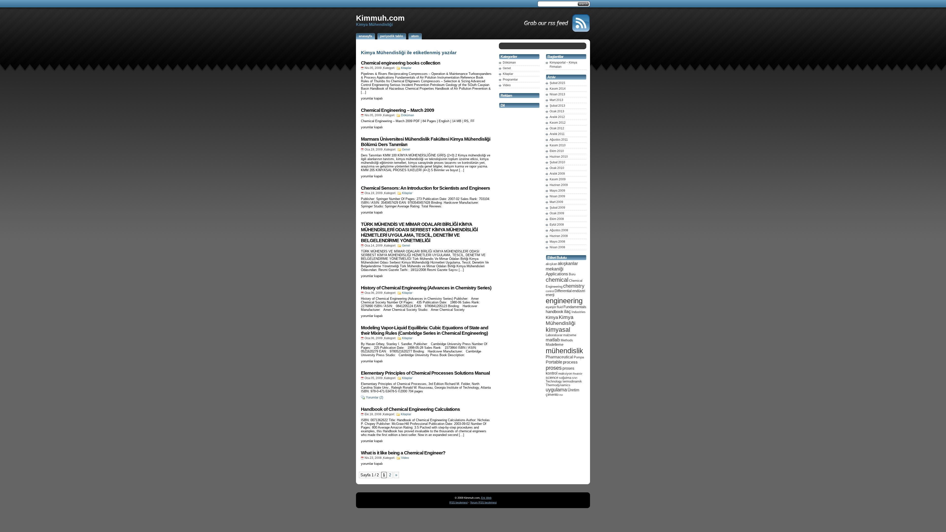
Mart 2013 (556, 100)
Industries (579, 312)
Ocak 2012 (557, 128)
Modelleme (554, 345)
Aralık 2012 (557, 117)
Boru (572, 274)
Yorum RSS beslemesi (483, 502)
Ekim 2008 (557, 219)
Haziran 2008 (559, 236)
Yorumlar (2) (374, 397)
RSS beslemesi (458, 502)
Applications (557, 274)
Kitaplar (406, 68)
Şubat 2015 (557, 83)
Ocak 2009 (557, 213)
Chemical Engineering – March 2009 (397, 110)
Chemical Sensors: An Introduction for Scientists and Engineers (425, 188)
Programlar (510, 79)
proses (554, 368)
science (552, 378)
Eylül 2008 (557, 224)
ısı (561, 395)
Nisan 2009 (557, 196)
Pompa (579, 357)
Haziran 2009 (559, 185)
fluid (560, 307)
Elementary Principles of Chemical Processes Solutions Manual (425, 373)
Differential (563, 291)
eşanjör (551, 307)
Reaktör (577, 373)
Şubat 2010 (557, 162)
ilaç (567, 311)
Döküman (407, 115)
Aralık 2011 (557, 134)
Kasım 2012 (558, 122)
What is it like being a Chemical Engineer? (403, 452)
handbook (554, 311)
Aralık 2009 (557, 173)
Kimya (552, 317)
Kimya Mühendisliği (560, 320)
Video (405, 458)
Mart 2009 (556, 202)
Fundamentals (574, 307)
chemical (557, 280)
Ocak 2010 (557, 168)
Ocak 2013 (557, 111)
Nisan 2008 (557, 247)
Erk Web (486, 497)
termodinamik (572, 381)
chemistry (573, 286)
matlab (553, 339)
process (570, 362)
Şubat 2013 (557, 105)
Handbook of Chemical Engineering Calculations (410, 409)
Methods (567, 340)
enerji (550, 295)
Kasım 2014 (558, 88)
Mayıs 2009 (557, 190)
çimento (552, 395)
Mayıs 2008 (557, 241)
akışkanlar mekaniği (562, 266)
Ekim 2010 (557, 151)
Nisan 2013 (557, 94)
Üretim (573, 390)
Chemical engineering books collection (400, 63)
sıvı (574, 378)
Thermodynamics (558, 385)
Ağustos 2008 (559, 230)
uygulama (556, 389)
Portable (554, 362)
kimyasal (558, 329)
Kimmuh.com (380, 18)
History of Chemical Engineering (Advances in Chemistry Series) (426, 287)
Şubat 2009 (557, 207)
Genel (406, 149)
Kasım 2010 (558, 145)
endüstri (578, 291)
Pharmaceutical (559, 357)
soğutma (565, 378)
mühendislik (564, 351)
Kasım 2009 (558, 179)
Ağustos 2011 (559, 139)
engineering (564, 301)
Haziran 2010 (559, 156)
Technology (554, 381)
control (550, 291)
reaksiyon (565, 373)
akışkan (551, 264)
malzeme (569, 335)
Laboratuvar (554, 335)
